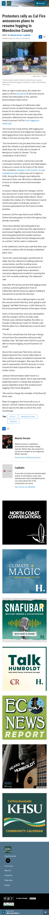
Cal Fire (12, 416)
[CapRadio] (7, 471)
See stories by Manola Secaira (27, 457)
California (13, 421)
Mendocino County (28, 416)
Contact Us (8, 875)
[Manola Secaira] (7, 442)
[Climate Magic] (24, 571)
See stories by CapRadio (25, 487)
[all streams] (46, 912)
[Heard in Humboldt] (24, 766)
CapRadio (26, 35)
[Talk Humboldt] (24, 669)
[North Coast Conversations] (24, 523)
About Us (8, 870)
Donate (42, 3)
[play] (3, 912)
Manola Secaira (16, 35)
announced (21, 94)
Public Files (8, 880)
